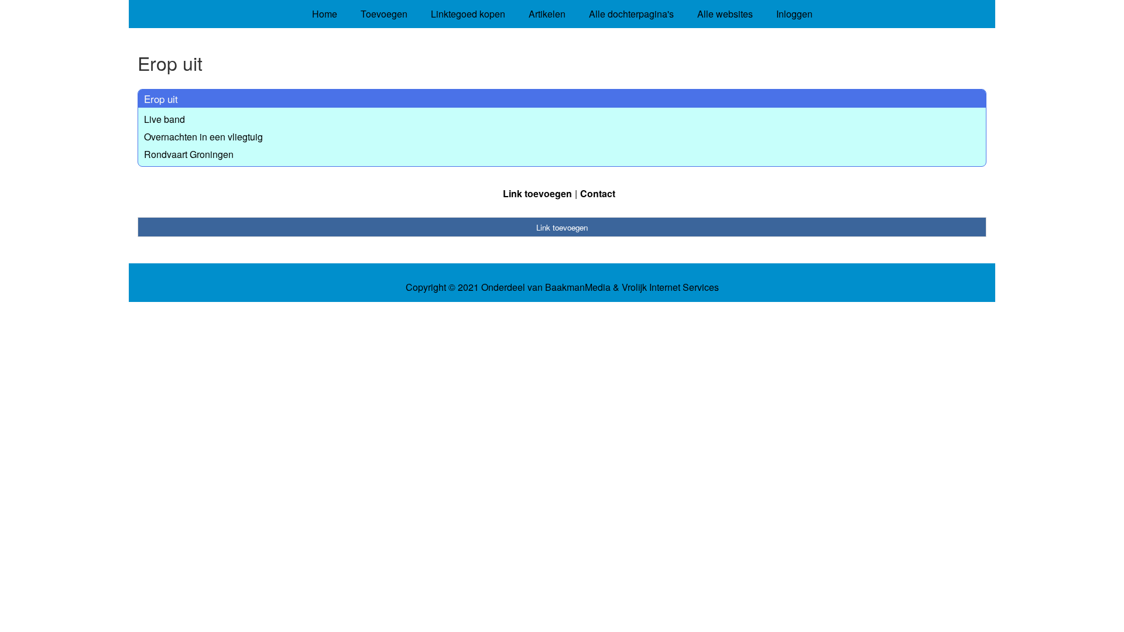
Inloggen (794, 13)
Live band (164, 119)
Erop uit (161, 98)
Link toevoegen (537, 193)
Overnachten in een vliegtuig (203, 136)
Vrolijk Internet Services (670, 287)
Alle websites (725, 13)
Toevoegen (384, 13)
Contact (597, 193)
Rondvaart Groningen (189, 154)
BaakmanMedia (578, 287)
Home (324, 13)
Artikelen (547, 13)
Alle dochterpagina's (631, 13)
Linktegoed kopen (468, 13)
